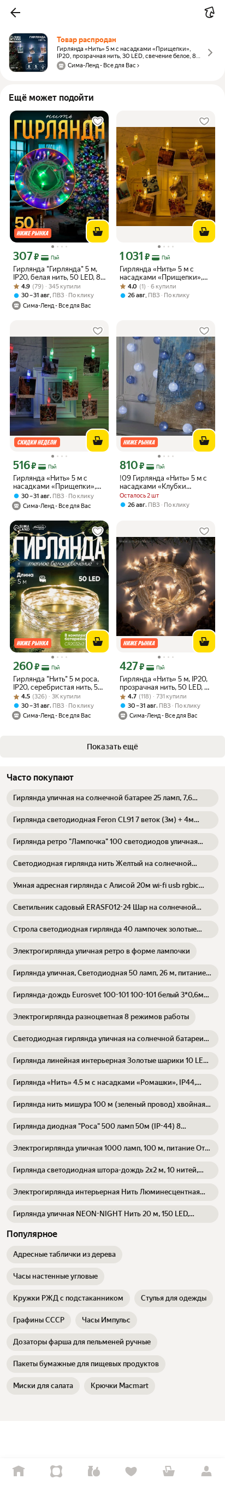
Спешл (56, 1471)
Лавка (93, 1471)
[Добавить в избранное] (97, 121)
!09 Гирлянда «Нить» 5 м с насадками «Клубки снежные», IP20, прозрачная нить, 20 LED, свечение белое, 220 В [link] (163, 482)
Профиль (206, 1471)
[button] (15, 12)
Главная (19, 1471)
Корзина (169, 1471)
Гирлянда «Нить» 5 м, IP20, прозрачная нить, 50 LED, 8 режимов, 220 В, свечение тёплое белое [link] (164, 683)
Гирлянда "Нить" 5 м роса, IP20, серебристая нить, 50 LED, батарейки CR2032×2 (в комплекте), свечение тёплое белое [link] (58, 683)
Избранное (131, 1471)
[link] (112, 798)
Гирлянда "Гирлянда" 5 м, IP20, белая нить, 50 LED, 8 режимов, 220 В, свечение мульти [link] (56, 273)
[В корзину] (98, 231)
